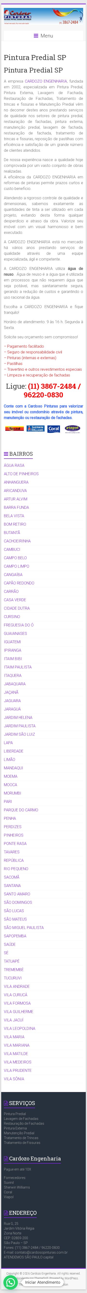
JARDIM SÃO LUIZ (19, 734)
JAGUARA (12, 700)
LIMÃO (9, 759)
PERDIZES (13, 827)
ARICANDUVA (15, 490)
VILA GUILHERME (18, 1011)
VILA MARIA (14, 1037)
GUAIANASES (15, 633)
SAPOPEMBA (15, 936)
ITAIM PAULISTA (18, 667)
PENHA (10, 818)
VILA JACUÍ (13, 1020)
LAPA (8, 743)
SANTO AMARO (17, 894)
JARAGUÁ (12, 709)
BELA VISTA (14, 516)
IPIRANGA (12, 650)
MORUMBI (12, 793)
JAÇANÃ (11, 692)
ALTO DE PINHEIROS (21, 474)
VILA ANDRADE (17, 986)
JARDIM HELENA (18, 717)
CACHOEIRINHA (17, 541)
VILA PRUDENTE (18, 1070)
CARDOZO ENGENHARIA (46, 81)
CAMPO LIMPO (16, 566)
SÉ (6, 953)
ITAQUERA (13, 675)
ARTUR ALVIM (15, 499)
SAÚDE (10, 944)
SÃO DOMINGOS (18, 902)
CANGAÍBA (13, 574)
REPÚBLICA (14, 860)
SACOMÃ (11, 877)
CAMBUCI (12, 549)
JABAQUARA (15, 684)
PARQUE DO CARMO (21, 810)
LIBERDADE (13, 751)
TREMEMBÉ (14, 969)
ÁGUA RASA (14, 465)
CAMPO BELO (15, 558)
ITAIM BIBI (13, 658)
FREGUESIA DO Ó (19, 625)
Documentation (58, 1284)
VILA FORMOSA (17, 1003)
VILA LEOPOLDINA (19, 1028)
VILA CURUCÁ (15, 995)
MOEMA (10, 776)
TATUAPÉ (12, 961)
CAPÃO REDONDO (19, 583)
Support (41, 1284)
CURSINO (12, 616)
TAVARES (12, 852)
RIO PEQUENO (16, 869)
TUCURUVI (13, 978)
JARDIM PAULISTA (20, 726)
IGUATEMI (12, 642)
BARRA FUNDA (16, 507)
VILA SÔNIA (14, 1079)
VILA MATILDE (16, 1053)
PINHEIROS (13, 835)
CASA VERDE (15, 600)
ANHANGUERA (16, 482)
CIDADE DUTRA (17, 608)
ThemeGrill (25, 1284)
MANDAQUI (13, 768)
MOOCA (10, 785)
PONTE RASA (15, 843)
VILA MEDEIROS (17, 1062)
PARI (8, 801)
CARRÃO (11, 591)
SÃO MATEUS (15, 919)
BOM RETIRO (15, 524)
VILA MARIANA (16, 1045)
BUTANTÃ (12, 532)
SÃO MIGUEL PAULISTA (24, 927)
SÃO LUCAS (14, 911)
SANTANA (12, 885)
